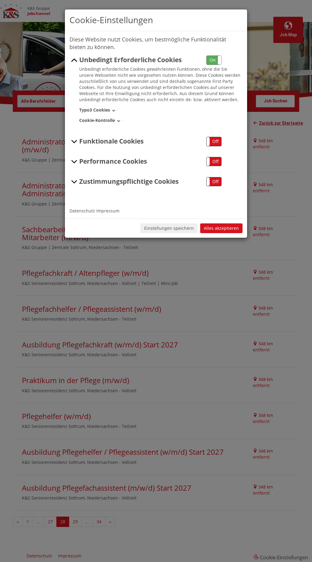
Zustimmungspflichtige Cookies (129, 181)
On (213, 60)
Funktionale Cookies (111, 141)
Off (215, 141)
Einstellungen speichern (169, 228)
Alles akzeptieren (221, 228)
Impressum (107, 211)
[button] (214, 60)
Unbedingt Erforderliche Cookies (130, 59)
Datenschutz (82, 211)
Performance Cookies (113, 161)
